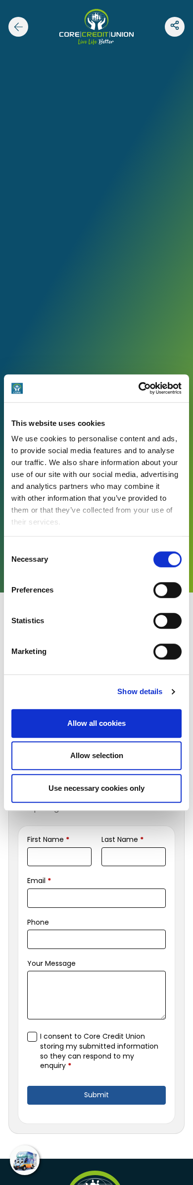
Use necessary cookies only (96, 788)
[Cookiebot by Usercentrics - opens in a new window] (139, 388)
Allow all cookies (96, 723)
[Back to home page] (18, 27)
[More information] (175, 26)
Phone (38, 922)
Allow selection (96, 755)
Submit (96, 1095)
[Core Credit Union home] (96, 26)
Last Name (122, 839)
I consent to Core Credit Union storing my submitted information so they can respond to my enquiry (99, 1051)
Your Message (51, 963)
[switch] (167, 590)
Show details (139, 691)
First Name (48, 839)
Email (39, 881)
